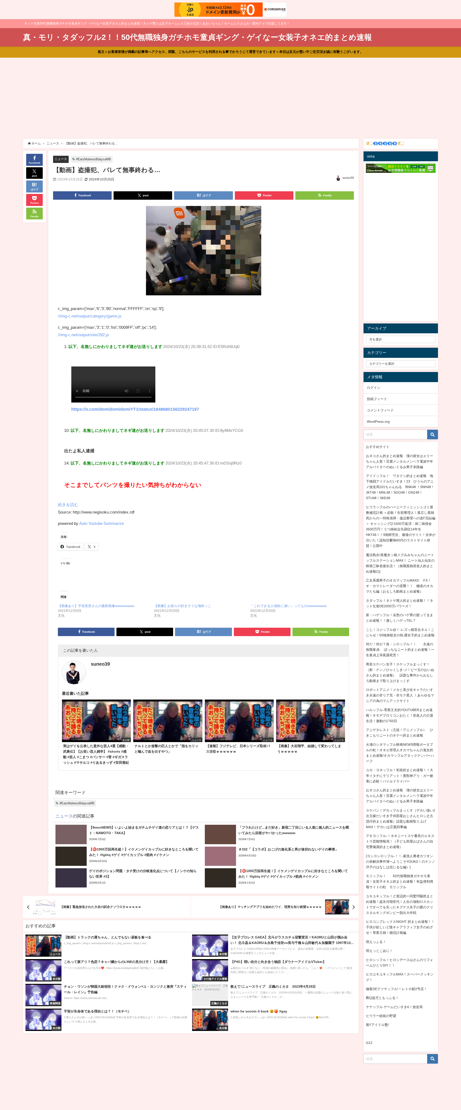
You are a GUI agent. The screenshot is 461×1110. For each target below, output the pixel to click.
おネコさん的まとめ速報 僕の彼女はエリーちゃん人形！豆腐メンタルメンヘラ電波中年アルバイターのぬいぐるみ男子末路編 (399, 461)
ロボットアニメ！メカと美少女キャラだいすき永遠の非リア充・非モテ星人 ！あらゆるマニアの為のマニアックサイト (400, 695)
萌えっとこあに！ (379, 950)
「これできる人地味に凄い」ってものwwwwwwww (288, 606)
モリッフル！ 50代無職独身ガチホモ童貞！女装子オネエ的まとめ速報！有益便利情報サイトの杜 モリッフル (399, 881)
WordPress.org (378, 421)
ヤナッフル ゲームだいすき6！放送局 (394, 1007)
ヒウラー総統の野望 (381, 1015)
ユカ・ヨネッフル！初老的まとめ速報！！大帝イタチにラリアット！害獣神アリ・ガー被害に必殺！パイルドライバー (399, 775)
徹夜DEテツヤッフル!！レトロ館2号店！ (396, 989)
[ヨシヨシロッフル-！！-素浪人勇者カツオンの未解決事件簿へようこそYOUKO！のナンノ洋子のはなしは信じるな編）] (400, 861)
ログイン (373, 387)
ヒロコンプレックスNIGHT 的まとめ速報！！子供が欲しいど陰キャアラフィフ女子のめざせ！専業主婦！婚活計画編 (400, 927)
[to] (203, 252)
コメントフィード (380, 410)
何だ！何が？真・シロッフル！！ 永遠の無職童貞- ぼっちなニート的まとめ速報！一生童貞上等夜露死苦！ (400, 649)
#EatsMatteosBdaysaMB (93, 159)
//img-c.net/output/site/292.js (83, 335)
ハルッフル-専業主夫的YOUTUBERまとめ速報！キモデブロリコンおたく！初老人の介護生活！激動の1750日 (399, 715)
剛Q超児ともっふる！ (382, 997)
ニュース (61, 159)
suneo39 (348, 177)
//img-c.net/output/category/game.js (89, 316)
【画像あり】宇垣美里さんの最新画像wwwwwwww (96, 606)
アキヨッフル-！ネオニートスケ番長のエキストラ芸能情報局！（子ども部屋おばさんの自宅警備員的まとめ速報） (400, 841)
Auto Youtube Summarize (101, 523)
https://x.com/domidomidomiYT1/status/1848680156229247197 (135, 409)
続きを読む (68, 504)
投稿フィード (377, 399)
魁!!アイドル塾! (377, 1024)
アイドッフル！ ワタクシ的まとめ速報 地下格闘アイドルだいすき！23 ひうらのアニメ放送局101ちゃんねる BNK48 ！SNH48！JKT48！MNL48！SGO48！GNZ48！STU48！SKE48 (400, 487)
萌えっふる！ (376, 941)
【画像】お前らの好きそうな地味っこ (182, 606)
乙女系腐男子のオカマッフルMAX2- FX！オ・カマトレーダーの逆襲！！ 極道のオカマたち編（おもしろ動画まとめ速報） (399, 586)
